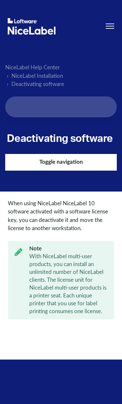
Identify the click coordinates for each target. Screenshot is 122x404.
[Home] (31, 26)
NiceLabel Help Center (32, 67)
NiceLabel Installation (37, 76)
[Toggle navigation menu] (110, 26)
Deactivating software (37, 84)
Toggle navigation (61, 162)
